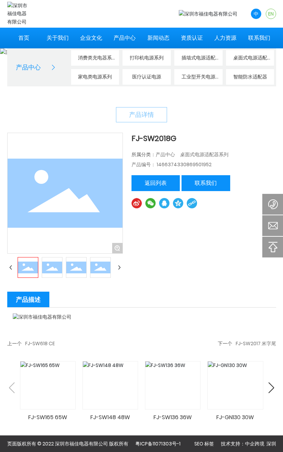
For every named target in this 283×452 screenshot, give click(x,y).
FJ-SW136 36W (173, 417)
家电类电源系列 (95, 76)
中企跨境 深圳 (260, 443)
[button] (271, 387)
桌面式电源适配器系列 (250, 60)
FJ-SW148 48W (110, 417)
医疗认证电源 (146, 76)
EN (271, 13)
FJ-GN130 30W (235, 417)
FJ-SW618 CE (40, 343)
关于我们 (58, 38)
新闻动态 (158, 38)
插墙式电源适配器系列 (198, 60)
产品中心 (125, 38)
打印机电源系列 (147, 57)
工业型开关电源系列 (198, 79)
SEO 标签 (204, 443)
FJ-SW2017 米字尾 (256, 343)
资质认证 (192, 38)
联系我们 (259, 38)
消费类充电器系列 (95, 60)
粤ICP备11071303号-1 (157, 443)
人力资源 (225, 38)
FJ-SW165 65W (47, 417)
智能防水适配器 (250, 76)
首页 (23, 38)
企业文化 (91, 38)
